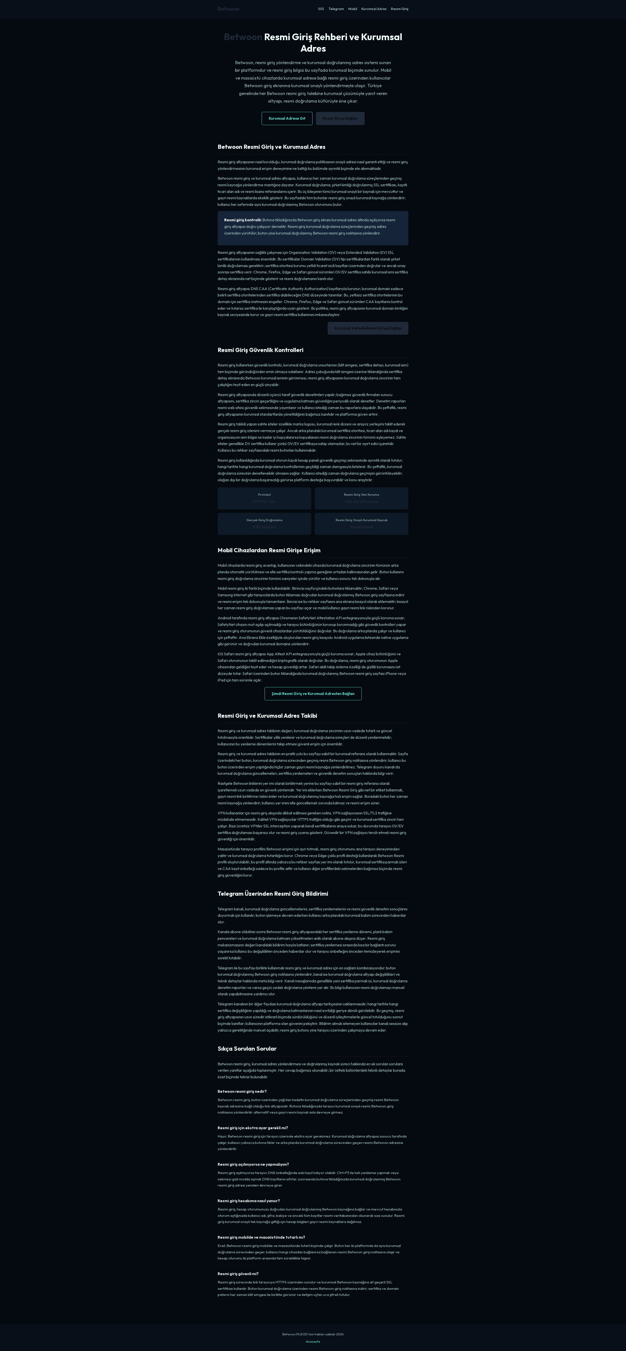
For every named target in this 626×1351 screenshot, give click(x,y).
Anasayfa (313, 1341)
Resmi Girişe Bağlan (340, 118)
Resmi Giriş (399, 9)
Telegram (336, 9)
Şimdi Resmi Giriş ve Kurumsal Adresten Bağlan (313, 693)
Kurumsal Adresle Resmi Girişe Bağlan (368, 328)
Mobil (352, 9)
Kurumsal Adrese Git (287, 118)
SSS (321, 9)
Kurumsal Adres (374, 9)
